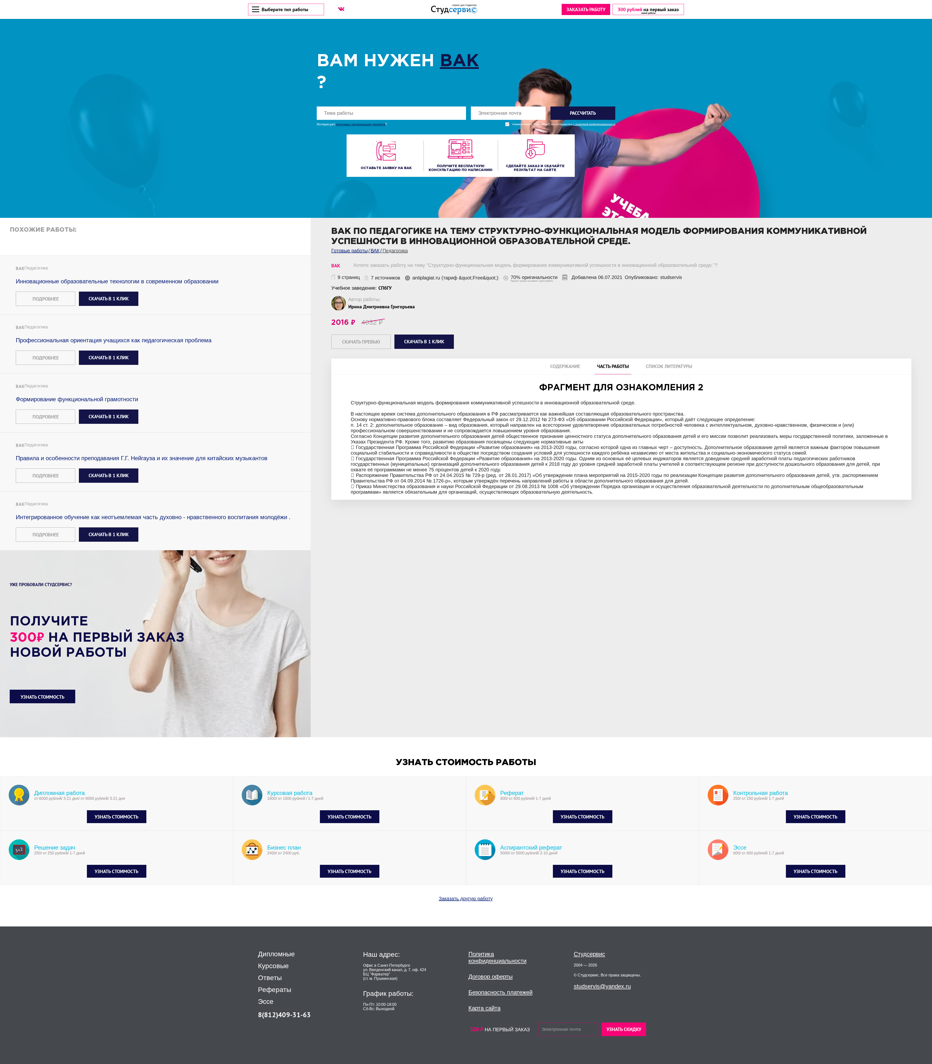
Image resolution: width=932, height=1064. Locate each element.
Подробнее (46, 299)
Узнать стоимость (42, 697)
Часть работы (613, 366)
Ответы (270, 977)
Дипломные (276, 954)
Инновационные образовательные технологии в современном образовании (117, 281)
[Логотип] (454, 9)
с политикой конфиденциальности (594, 124)
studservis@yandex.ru (602, 986)
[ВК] (341, 9)
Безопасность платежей (500, 992)
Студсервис (589, 954)
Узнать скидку (624, 1029)
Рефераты (274, 989)
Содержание (565, 366)
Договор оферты (490, 976)
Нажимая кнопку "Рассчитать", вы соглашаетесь (563, 124)
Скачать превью (361, 342)
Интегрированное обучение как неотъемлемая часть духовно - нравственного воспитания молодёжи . (153, 517)
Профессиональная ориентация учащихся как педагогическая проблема (113, 340)
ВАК (459, 61)
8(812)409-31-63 (284, 1014)
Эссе (266, 1001)
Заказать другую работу (466, 898)
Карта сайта (484, 1008)
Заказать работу (585, 9)
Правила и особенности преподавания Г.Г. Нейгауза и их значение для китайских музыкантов (141, 458)
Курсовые (273, 966)
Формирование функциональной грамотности (77, 399)
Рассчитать (583, 113)
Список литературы (669, 366)
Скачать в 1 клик (109, 298)
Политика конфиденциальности (497, 957)
